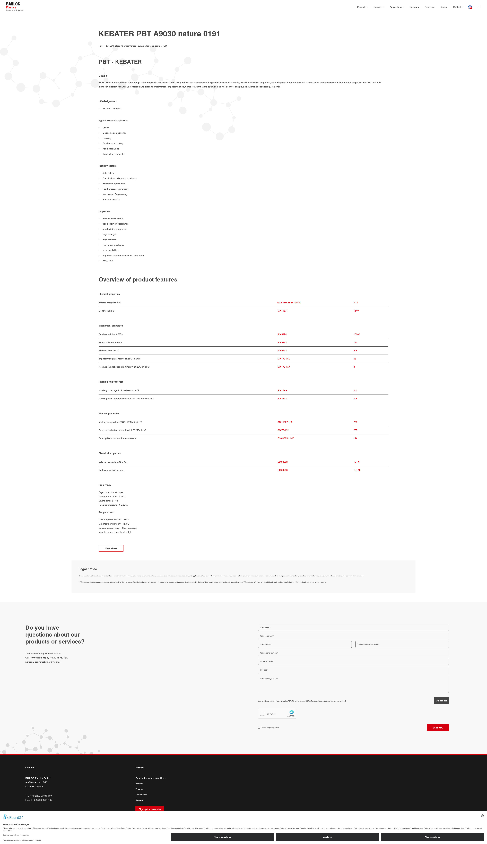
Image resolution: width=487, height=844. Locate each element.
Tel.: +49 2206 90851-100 (38, 795)
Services (378, 7)
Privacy (139, 789)
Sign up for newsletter (150, 809)
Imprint (139, 783)
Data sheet (111, 548)
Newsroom (430, 7)
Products (361, 7)
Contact (457, 7)
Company (414, 7)
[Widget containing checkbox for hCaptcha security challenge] (277, 714)
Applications (396, 7)
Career (444, 7)
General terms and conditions (150, 778)
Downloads (141, 794)
